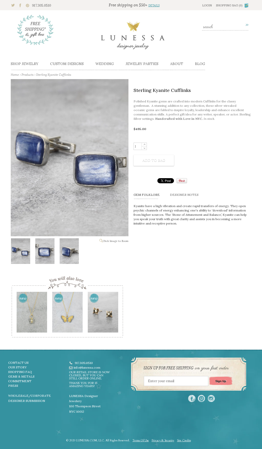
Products (27, 75)
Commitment (19, 381)
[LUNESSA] (132, 37)
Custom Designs (67, 63)
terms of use (141, 440)
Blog (200, 63)
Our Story (17, 367)
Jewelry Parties (142, 63)
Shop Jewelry (24, 63)
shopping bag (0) (229, 5)
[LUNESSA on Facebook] (192, 398)
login (207, 5)
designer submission (26, 401)
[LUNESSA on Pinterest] (201, 398)
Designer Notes (184, 195)
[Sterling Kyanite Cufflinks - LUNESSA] (20, 252)
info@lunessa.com (87, 367)
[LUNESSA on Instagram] (211, 398)
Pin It (182, 180)
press (13, 386)
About (176, 63)
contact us (18, 363)
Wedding (104, 63)
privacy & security (163, 440)
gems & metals (21, 376)
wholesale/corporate (29, 396)
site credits (184, 440)
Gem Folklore (147, 195)
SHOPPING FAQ (20, 372)
